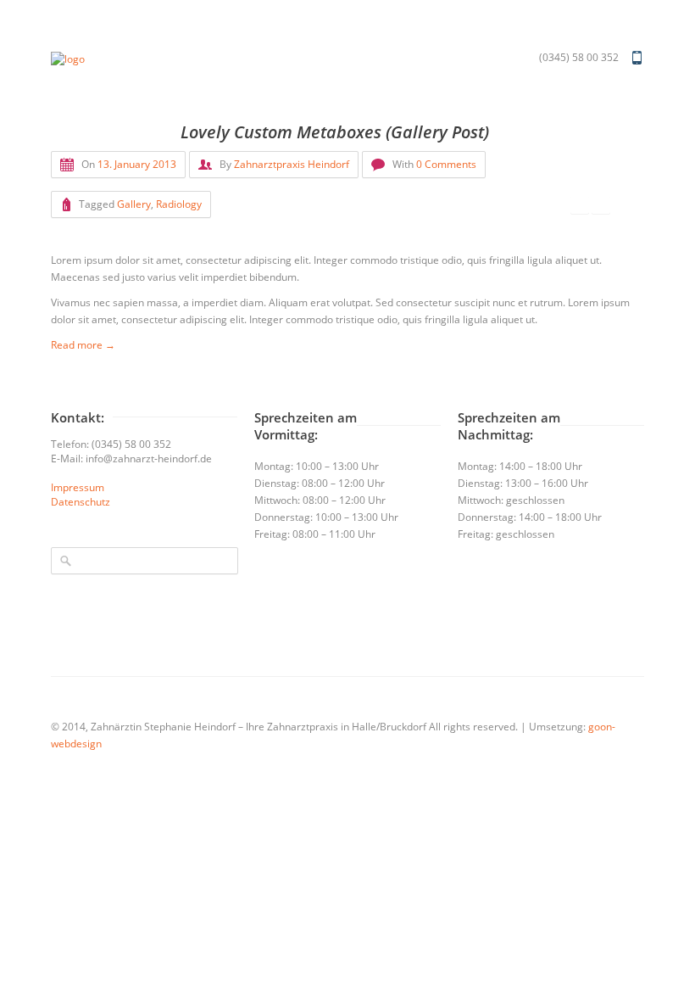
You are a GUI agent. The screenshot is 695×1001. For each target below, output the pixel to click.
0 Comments (446, 164)
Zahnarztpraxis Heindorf (291, 164)
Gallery (134, 204)
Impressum (77, 487)
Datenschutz (80, 502)
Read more (83, 345)
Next (601, 205)
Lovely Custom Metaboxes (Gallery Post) (335, 131)
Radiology (179, 204)
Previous (579, 205)
